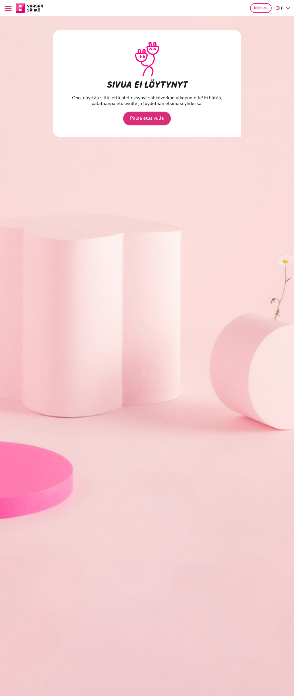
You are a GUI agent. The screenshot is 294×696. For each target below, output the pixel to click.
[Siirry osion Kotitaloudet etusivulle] (29, 7)
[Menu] (8, 8)
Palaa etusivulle (147, 118)
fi (283, 8)
